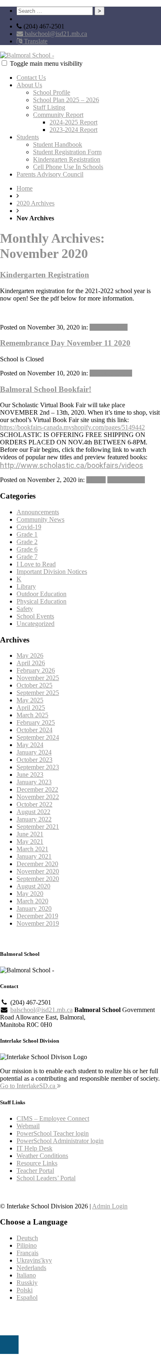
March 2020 (32, 901)
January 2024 (34, 752)
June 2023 (30, 774)
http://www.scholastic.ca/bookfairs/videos (71, 465)
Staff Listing (49, 107)
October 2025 (34, 685)
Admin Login (110, 1206)
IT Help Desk (34, 1148)
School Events (126, 479)
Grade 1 (27, 534)
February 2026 (36, 670)
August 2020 (33, 886)
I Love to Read (36, 564)
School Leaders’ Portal (46, 1178)
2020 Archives (35, 203)
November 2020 (38, 871)
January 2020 (34, 908)
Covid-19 (29, 526)
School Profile (51, 92)
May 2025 (30, 700)
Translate (34, 41)
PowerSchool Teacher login (53, 1133)
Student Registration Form (67, 151)
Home (25, 188)
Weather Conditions (42, 1155)
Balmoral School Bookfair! (45, 389)
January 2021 (34, 856)
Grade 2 (27, 541)
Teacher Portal (35, 1170)
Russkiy (27, 1282)
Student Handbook (57, 144)
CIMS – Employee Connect (53, 1118)
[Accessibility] (9, 1344)
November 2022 (38, 796)
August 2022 (33, 811)
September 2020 (38, 878)
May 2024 (30, 744)
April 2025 (31, 707)
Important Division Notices (52, 571)
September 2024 (38, 737)
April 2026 (31, 662)
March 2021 (32, 848)
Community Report (58, 114)
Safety (25, 608)
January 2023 (34, 781)
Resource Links (37, 1163)
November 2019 (38, 923)
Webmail (28, 1125)
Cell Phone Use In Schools (68, 166)
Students (28, 137)
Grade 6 (27, 549)
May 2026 (30, 655)
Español (27, 1297)
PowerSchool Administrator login (60, 1140)
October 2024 (34, 729)
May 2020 (30, 893)
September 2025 (38, 692)
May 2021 (30, 841)
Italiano (26, 1275)
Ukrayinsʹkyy (34, 1260)
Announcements (111, 373)
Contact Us (31, 77)
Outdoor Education (41, 593)
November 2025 (38, 677)
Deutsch (27, 1237)
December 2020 (37, 863)
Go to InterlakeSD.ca (28, 1085)
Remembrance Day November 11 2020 (65, 343)
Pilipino (27, 1245)
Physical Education (41, 601)
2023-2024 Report (73, 129)
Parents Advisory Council (50, 174)
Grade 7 (27, 556)
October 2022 (34, 804)
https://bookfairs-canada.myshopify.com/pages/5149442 (72, 427)
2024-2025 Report (73, 122)
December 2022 (37, 789)
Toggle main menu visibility (46, 63)
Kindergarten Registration (66, 159)
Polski (25, 1290)
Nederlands (31, 1267)
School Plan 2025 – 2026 (66, 99)
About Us (29, 84)
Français (27, 1252)
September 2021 (38, 826)
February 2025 (36, 722)
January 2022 (34, 819)
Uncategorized (109, 327)
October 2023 (34, 759)
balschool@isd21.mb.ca (55, 33)
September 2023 (38, 767)
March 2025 (32, 715)
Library (96, 479)
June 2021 (30, 834)
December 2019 (37, 915)
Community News (40, 519)
